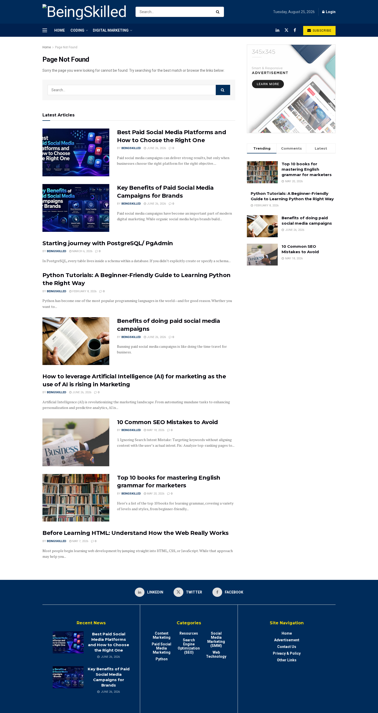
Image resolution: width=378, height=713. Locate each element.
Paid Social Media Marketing (161, 648)
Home (59, 30)
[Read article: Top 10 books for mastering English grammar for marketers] (75, 498)
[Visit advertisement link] (291, 88)
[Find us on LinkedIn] (277, 30)
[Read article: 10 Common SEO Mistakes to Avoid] (75, 442)
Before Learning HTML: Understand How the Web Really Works (135, 532)
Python (162, 659)
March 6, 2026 (81, 251)
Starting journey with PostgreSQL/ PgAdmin (107, 243)
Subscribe (321, 30)
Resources (188, 633)
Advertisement (286, 640)
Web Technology (216, 654)
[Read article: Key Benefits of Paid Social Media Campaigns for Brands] (75, 208)
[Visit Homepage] (84, 12)
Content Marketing (161, 635)
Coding (77, 30)
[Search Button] (218, 12)
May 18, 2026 (155, 430)
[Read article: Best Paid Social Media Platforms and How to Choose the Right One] (75, 152)
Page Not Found (66, 47)
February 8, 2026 (83, 291)
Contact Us (286, 647)
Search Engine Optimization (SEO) (189, 646)
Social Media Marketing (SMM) (216, 639)
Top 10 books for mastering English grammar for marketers (307, 169)
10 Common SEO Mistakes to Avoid (167, 422)
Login (330, 12)
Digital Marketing (111, 30)
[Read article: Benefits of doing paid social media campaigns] (75, 341)
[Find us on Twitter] (286, 30)
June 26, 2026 (156, 148)
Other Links (286, 660)
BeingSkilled (131, 148)
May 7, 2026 (79, 541)
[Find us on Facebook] (295, 30)
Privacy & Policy (287, 653)
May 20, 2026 (155, 493)
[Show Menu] (44, 30)
